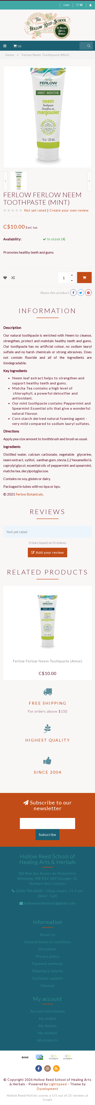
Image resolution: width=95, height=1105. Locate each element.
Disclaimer (47, 949)
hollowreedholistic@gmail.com (50, 903)
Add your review (49, 552)
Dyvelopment (47, 1089)
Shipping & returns (47, 971)
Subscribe (47, 834)
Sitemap (47, 985)
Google (48, 1099)
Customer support (47, 978)
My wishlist (47, 1033)
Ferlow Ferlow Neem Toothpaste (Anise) (47, 661)
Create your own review (69, 210)
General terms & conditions (47, 942)
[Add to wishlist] (5, 278)
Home (10, 55)
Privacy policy (47, 956)
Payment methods (47, 963)
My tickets (47, 1026)
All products (47, 1040)
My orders (48, 1018)
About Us (47, 934)
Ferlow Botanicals (29, 494)
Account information (47, 1011)
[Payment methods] (25, 1057)
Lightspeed (58, 1084)
